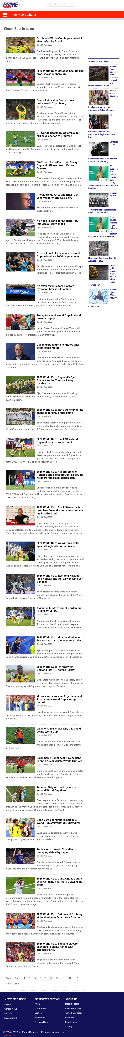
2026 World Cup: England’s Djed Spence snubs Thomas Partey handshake (56, 380)
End (17, 983)
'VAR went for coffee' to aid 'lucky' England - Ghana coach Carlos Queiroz (57, 165)
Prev (17, 978)
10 (57, 978)
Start (8, 978)
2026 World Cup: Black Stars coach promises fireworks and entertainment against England (60, 510)
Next (8, 983)
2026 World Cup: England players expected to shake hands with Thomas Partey (57, 946)
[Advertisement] (106, 39)
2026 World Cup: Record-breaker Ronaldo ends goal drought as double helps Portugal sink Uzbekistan (60, 474)
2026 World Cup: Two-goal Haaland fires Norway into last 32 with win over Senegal (60, 578)
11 (63, 978)
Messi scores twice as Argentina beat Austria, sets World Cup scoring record (59, 699)
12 (70, 978)
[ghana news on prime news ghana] (11, 6)
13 (76, 978)
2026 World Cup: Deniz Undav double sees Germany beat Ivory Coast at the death (60, 881)
